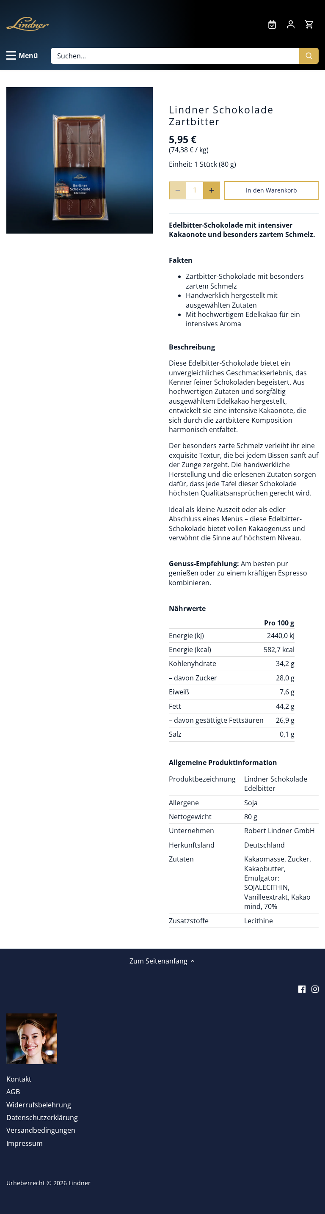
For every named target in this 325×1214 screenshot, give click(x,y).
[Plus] (211, 190)
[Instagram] (315, 988)
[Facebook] (302, 988)
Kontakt (18, 1079)
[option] (79, 160)
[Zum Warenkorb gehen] (309, 24)
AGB (13, 1091)
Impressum (24, 1143)
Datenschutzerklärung (42, 1117)
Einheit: (181, 164)
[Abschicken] (309, 56)
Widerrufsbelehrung (38, 1104)
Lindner (80, 1183)
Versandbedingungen (40, 1130)
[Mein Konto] (291, 23)
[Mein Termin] (272, 23)
